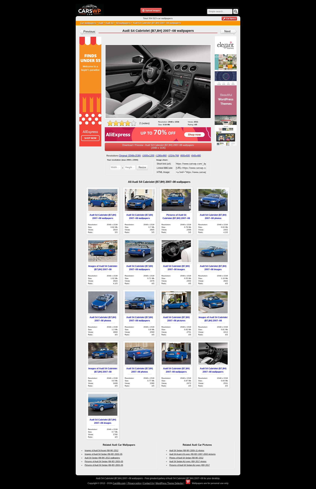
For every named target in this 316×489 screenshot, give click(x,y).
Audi (100, 23)
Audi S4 (109, 23)
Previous (89, 31)
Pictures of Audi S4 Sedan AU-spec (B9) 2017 (189, 465)
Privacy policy (134, 483)
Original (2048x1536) (130, 155)
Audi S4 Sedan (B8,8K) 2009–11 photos (186, 450)
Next (227, 31)
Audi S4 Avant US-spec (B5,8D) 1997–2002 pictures (192, 454)
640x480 (196, 155)
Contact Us (148, 483)
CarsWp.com (119, 483)
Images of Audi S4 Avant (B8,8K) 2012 (101, 450)
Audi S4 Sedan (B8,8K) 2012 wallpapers (102, 458)
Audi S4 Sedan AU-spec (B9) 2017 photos (187, 461)
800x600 (185, 155)
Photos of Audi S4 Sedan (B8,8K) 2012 (186, 458)
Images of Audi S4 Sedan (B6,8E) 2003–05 (103, 454)
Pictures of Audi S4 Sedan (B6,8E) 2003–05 (104, 461)
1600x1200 (148, 155)
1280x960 (161, 155)
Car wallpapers (88, 23)
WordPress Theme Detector (169, 483)
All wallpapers (123, 23)
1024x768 (174, 155)
